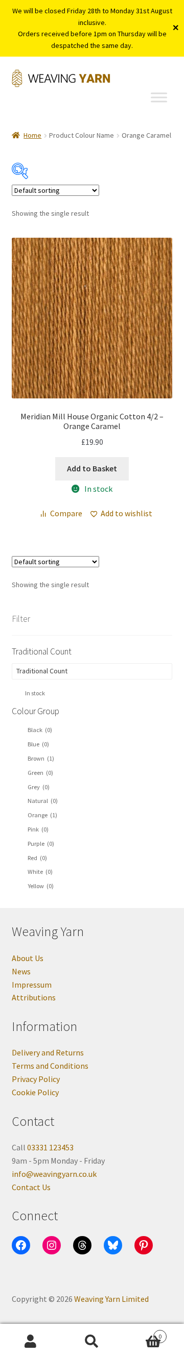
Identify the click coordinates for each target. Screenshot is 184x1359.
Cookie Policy (35, 1092)
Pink (38, 829)
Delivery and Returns (48, 1052)
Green (40, 772)
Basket (142, 1332)
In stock (35, 693)
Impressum (32, 984)
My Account (30, 1341)
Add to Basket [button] (92, 468)
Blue (38, 744)
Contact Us (31, 1187)
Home (32, 135)
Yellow (41, 886)
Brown (41, 758)
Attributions (34, 997)
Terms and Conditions (50, 1066)
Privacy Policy (36, 1079)
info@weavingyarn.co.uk (54, 1174)
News (21, 971)
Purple (41, 843)
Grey (39, 787)
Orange (42, 815)
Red (37, 858)
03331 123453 (50, 1147)
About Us (27, 958)
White (40, 871)
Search (92, 1341)
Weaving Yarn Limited (111, 1299)
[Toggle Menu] (159, 98)
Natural (43, 800)
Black (40, 730)
